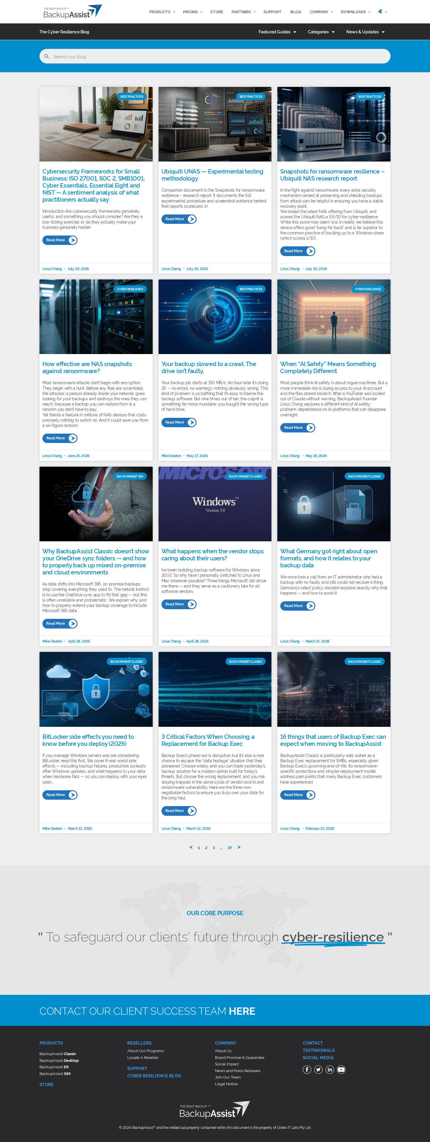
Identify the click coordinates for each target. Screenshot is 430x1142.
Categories (318, 31)
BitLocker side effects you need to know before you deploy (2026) (88, 739)
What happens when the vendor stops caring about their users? (212, 554)
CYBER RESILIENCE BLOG (154, 1075)
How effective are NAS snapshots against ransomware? (87, 367)
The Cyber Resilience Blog (64, 31)
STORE (46, 1084)
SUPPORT (137, 1068)
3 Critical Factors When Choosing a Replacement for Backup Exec (207, 739)
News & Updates (362, 31)
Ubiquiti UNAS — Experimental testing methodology (212, 174)
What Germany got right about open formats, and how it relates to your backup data (328, 558)
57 (230, 847)
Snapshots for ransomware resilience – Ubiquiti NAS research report (332, 174)
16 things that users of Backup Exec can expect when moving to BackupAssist (333, 739)
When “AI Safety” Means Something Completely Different (328, 367)
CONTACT (313, 1043)
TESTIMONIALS (319, 1050)
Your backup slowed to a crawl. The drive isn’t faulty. (208, 367)
